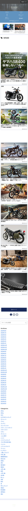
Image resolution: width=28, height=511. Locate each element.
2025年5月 (3, 359)
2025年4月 (3, 361)
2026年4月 (3, 339)
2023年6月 (3, 378)
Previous (1, 28)
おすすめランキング (6, 417)
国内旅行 (3, 465)
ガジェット (3, 419)
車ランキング (4, 485)
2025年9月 (3, 351)
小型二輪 (3, 473)
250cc (2, 410)
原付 (2, 462)
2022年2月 (3, 401)
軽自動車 (3, 489)
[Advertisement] (14, 45)
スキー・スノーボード (6, 427)
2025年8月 (3, 353)
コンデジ (3, 423)
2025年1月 (3, 368)
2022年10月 (4, 389)
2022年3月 (3, 399)
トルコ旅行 (3, 435)
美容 (2, 479)
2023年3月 (3, 382)
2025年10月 (4, 349)
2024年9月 (3, 374)
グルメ (2, 421)
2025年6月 (3, 357)
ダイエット (3, 433)
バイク (2, 438)
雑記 (2, 494)
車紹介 (2, 487)
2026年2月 (3, 341)
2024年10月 (4, 372)
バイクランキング (5, 440)
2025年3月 (3, 364)
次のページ (14, 309)
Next (27, 28)
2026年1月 (3, 343)
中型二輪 (3, 454)
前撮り (2, 460)
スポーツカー (4, 429)
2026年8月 (3, 330)
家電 (2, 471)
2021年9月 (3, 403)
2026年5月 (3, 337)
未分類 (2, 475)
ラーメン (3, 448)
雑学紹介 (3, 492)
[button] (26, 323)
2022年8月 (3, 393)
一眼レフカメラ (5, 452)
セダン (2, 431)
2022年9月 (3, 391)
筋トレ (2, 477)
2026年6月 (3, 334)
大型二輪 (3, 469)
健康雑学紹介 (4, 456)
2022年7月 (3, 395)
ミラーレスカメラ (5, 446)
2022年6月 (3, 397)
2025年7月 (3, 355)
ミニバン (3, 444)
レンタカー (3, 450)
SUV (2, 415)
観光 (2, 481)
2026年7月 (3, 332)
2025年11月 (4, 347)
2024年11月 (4, 370)
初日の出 (3, 458)
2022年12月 (4, 386)
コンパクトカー (5, 425)
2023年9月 (3, 376)
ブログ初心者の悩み (6, 442)
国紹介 (2, 467)
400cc (2, 413)
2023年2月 (3, 384)
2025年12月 (4, 345)
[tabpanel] (8, 28)
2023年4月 (3, 380)
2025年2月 (3, 366)
